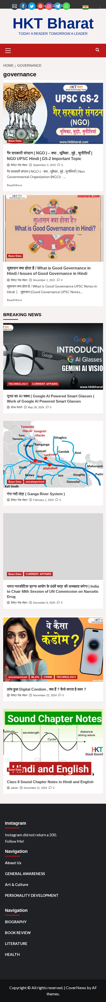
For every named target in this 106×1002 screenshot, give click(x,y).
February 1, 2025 (43, 499)
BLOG (35, 676)
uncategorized (35, 481)
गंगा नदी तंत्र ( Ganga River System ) (36, 494)
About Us (13, 862)
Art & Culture (16, 884)
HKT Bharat (53, 23)
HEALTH (12, 954)
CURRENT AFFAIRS (45, 383)
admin (14, 787)
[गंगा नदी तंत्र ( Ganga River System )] (53, 454)
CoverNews (76, 987)
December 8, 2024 (44, 602)
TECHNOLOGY (18, 383)
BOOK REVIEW (18, 932)
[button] (8, 50)
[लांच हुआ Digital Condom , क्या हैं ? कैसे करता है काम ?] (53, 649)
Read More (14, 185)
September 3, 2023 (44, 165)
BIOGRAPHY (16, 922)
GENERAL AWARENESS (25, 873)
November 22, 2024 (45, 695)
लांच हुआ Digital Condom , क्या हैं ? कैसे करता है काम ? (46, 689)
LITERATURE (16, 943)
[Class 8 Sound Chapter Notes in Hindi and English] (53, 742)
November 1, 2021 (44, 280)
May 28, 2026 (36, 407)
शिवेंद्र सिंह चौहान (19, 165)
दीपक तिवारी (16, 407)
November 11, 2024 (35, 787)
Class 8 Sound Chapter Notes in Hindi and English (50, 782)
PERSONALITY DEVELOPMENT (32, 895)
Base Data (14, 140)
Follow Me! (14, 841)
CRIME (48, 676)
